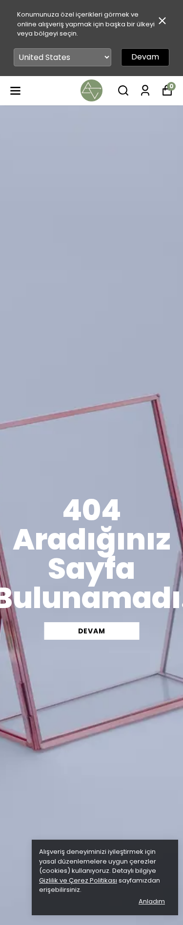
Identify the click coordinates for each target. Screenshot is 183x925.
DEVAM (91, 631)
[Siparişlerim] (145, 90)
